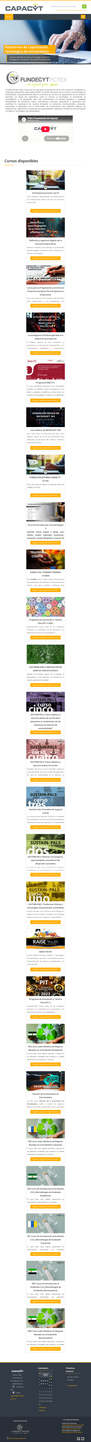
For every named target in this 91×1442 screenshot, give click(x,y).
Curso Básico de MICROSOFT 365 (45, 430)
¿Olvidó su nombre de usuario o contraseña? (70, 10)
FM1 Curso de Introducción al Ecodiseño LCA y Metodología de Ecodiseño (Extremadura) (45, 1287)
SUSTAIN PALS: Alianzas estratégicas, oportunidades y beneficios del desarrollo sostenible (45, 860)
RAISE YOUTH (45, 951)
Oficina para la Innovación (71, 1429)
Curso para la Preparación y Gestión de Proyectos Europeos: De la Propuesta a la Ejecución (45, 291)
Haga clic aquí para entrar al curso (45, 211)
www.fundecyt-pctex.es (17, 1438)
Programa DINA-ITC (45, 382)
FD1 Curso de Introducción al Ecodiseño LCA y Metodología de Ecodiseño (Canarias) (45, 1239)
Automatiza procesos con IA (45, 193)
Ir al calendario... (72, 1385)
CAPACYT (9, 17)
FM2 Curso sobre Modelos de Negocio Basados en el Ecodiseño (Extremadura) (45, 1334)
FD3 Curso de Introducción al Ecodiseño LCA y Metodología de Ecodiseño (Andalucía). (45, 1192)
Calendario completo (42, 1408)
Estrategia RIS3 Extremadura (72, 1432)
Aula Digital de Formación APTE (73, 1425)
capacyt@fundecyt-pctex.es (17, 1397)
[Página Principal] (24, 7)
